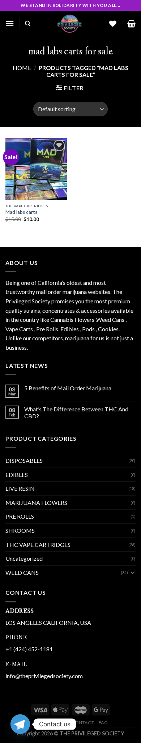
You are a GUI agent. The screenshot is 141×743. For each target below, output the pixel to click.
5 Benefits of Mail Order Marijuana (67, 388)
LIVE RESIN (20, 488)
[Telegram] (20, 724)
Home (22, 67)
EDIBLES (16, 474)
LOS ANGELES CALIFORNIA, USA (48, 622)
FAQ (103, 722)
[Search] (27, 23)
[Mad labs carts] (36, 169)
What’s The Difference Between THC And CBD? (76, 412)
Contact (83, 722)
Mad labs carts (21, 212)
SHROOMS (20, 530)
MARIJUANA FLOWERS (36, 502)
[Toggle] (133, 572)
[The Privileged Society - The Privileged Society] (70, 23)
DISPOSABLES (24, 460)
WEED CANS (22, 572)
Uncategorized (24, 558)
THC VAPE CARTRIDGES (37, 544)
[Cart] (131, 24)
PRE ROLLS (19, 516)
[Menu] (9, 23)
